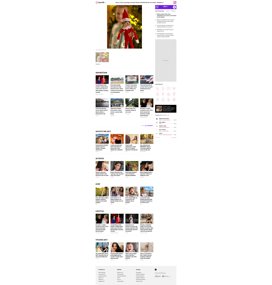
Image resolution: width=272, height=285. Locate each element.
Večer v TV (165, 115)
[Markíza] (157, 119)
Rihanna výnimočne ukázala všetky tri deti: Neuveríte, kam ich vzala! (102, 174)
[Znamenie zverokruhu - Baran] (157, 88)
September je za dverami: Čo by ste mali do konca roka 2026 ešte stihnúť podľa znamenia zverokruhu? (131, 228)
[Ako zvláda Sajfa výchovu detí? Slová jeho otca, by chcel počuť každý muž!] (102, 247)
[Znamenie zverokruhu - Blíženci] (168, 88)
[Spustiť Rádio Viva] (165, 6)
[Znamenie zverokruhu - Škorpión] (174, 94)
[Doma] (157, 130)
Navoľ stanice (157, 137)
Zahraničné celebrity (114, 232)
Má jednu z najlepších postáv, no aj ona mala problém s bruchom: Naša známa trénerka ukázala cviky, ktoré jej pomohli (146, 228)
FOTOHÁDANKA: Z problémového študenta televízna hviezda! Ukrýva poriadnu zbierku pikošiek (165, 35)
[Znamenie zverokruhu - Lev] (157, 94)
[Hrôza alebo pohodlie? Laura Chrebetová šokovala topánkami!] (132, 166)
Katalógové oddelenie (140, 277)
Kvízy (96, 204)
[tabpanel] (165, 25)
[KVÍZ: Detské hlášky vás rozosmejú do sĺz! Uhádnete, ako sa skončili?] (132, 191)
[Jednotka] (157, 126)
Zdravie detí (142, 177)
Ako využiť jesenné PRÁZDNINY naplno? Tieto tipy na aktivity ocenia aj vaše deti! (145, 147)
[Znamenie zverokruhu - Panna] (163, 94)
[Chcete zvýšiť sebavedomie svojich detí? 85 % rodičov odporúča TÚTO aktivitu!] (132, 139)
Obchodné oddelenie (140, 276)
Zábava (126, 232)
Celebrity (97, 177)
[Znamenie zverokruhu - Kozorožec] (163, 99)
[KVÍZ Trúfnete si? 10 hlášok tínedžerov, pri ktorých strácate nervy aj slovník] (117, 191)
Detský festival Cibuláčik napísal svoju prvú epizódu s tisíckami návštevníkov (102, 147)
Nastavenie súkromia (102, 276)
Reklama (119, 269)
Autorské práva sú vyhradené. (160, 273)
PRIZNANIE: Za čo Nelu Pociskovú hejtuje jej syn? (165, 30)
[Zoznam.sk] (158, 276)
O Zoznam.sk (101, 269)
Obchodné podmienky (121, 276)
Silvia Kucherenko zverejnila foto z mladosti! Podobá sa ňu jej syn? (165, 26)
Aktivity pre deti (143, 151)
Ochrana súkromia (101, 274)
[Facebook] (156, 270)
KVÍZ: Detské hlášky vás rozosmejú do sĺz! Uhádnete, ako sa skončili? (131, 200)
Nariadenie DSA (101, 281)
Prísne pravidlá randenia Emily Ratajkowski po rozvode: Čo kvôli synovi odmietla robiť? (116, 256)
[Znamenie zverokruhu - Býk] (163, 88)
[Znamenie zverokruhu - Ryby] (174, 99)
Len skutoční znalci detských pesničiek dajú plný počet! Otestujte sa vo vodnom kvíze (146, 200)
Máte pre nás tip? (139, 281)
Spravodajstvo (138, 272)
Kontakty (138, 269)
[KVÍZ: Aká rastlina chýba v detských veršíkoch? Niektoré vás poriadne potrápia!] (102, 191)
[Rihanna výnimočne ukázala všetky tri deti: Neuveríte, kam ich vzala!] (102, 166)
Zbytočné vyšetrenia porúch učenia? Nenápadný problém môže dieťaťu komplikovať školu (165, 21)
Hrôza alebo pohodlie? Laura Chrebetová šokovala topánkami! (131, 174)
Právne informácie (101, 272)
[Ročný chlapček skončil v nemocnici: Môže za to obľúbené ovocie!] (146, 166)
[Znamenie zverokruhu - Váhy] (168, 94)
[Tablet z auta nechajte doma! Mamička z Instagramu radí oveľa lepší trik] (132, 247)
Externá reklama (120, 274)
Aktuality (97, 151)
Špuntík (126, 259)
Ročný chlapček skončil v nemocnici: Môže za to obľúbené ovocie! (146, 174)
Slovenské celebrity (143, 232)
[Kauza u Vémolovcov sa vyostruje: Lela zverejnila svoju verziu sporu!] (117, 166)
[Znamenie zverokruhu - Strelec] (157, 99)
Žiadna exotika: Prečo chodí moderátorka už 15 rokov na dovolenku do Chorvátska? (166, 15)
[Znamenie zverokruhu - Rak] (174, 88)
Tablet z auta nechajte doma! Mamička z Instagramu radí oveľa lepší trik (130, 256)
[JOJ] (157, 122)
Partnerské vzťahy (99, 232)
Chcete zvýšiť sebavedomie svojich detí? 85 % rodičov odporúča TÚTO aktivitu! (131, 147)
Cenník (118, 277)
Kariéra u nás (100, 277)
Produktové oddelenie (140, 274)
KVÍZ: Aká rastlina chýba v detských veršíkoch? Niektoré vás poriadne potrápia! (102, 200)
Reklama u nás (120, 272)
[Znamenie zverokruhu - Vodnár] (168, 99)
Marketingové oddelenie (140, 279)
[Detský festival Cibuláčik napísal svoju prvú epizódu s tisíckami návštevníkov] (102, 139)
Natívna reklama (120, 281)
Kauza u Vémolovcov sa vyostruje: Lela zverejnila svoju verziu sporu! (116, 174)
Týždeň (172, 11)
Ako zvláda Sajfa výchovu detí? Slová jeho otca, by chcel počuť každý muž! (102, 255)
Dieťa (111, 151)
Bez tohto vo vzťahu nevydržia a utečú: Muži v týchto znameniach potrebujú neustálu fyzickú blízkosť (102, 228)
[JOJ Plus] (157, 133)
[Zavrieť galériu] (174, 2)
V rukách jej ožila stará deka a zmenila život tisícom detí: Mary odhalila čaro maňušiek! (116, 147)
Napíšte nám (100, 279)
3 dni (167, 11)
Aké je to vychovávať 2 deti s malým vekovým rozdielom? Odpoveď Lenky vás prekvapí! (146, 256)
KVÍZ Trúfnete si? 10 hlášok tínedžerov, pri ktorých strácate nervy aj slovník (116, 200)
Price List (119, 279)
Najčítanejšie (159, 11)
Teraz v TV (158, 115)
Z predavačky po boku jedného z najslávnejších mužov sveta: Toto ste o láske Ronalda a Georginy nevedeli (116, 228)
